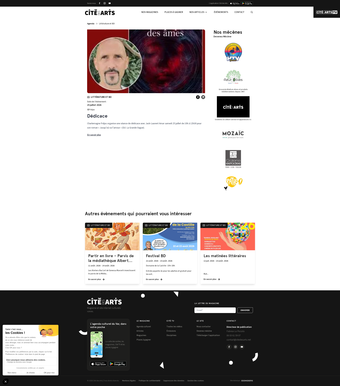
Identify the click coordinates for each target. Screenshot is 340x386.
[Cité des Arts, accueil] (104, 301)
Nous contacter (204, 326)
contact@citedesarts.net (239, 339)
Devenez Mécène (222, 36)
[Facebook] (99, 3)
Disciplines (171, 335)
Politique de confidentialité (149, 380)
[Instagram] (104, 3)
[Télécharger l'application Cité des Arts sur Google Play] (247, 3)
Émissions (171, 330)
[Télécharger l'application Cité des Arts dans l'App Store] (234, 3)
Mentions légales (129, 380)
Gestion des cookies (195, 380)
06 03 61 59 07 (234, 335)
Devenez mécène (204, 330)
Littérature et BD (101, 97)
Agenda (90, 23)
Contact (239, 12)
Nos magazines (149, 12)
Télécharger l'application (208, 335)
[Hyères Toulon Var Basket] (233, 52)
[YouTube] (109, 3)
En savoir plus (94, 135)
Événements (221, 12)
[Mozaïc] (233, 134)
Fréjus (92, 109)
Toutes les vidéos (174, 326)
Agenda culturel (144, 326)
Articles (140, 330)
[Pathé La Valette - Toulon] (233, 183)
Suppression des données (173, 380)
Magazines (141, 335)
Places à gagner (173, 12)
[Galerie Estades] (233, 159)
